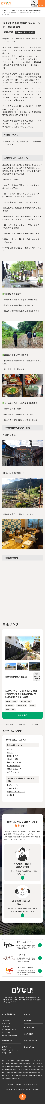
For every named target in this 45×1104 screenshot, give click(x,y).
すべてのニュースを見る (16, 739)
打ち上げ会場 (12, 759)
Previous (3, 648)
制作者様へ (28, 1021)
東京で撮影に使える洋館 (25, 1075)
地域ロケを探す (7, 1023)
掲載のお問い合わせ (31, 1040)
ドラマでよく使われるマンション (26, 1069)
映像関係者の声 (13, 765)
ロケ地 (10, 749)
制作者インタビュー (8, 1053)
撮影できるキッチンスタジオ (22, 1072)
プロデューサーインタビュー (11, 1050)
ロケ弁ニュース (13, 772)
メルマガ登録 (28, 1034)
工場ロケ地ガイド (29, 1067)
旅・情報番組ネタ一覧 (9, 1029)
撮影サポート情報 (14, 762)
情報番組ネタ (12, 756)
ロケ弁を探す (6, 1026)
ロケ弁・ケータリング (16, 791)
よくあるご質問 (29, 1027)
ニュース (12, 10)
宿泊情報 (10, 795)
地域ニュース (12, 785)
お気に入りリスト (30, 1047)
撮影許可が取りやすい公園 (21, 1064)
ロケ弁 (10, 752)
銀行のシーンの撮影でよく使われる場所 (13, 1061)
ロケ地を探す (6, 1020)
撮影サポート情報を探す (9, 1035)
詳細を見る (22, 715)
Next (42, 648)
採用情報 (18, 1084)
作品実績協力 (12, 788)
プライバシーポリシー (30, 1084)
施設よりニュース (14, 769)
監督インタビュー (7, 1047)
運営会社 (11, 1084)
